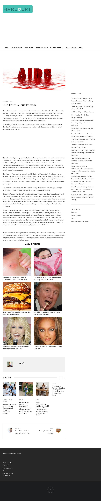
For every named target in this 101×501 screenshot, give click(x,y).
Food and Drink (42, 48)
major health (55, 220)
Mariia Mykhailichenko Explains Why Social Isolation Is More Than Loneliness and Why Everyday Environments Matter (42, 409)
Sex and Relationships (74, 48)
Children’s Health (57, 48)
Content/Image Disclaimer (80, 221)
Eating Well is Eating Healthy (46, 431)
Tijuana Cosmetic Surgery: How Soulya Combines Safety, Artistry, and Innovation (82, 101)
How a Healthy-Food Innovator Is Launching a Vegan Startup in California (82, 122)
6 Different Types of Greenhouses (82, 112)
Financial (5, 101)
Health (11, 101)
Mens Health (29, 48)
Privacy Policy (76, 215)
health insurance (33, 217)
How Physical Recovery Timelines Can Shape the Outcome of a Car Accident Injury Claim (58, 390)
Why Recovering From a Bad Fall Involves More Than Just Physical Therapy (82, 197)
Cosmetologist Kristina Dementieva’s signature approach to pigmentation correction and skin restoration (25, 408)
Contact (74, 212)
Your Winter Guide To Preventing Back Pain (22, 431)
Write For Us (75, 209)
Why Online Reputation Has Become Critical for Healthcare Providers (81, 160)
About (73, 218)
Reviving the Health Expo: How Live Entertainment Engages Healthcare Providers (9, 409)
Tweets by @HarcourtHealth (12, 453)
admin (22, 363)
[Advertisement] (50, 30)
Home (6, 48)
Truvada (12, 127)
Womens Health (16, 48)
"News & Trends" (7, 399)
